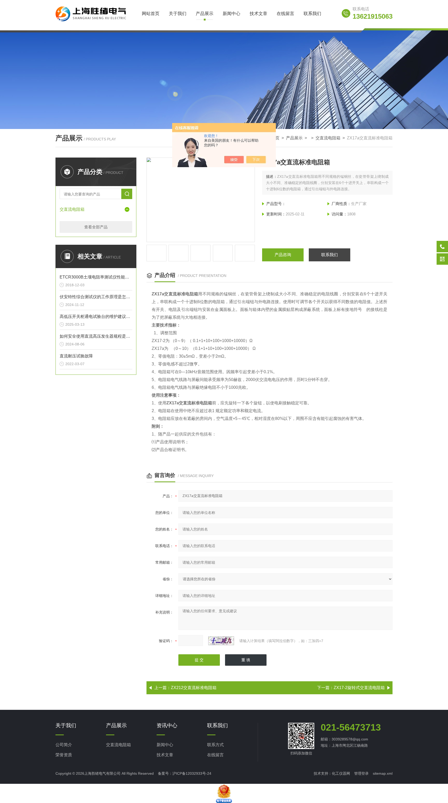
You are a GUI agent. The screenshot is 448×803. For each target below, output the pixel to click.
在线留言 (285, 13)
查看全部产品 (96, 227)
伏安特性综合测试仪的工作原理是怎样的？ (96, 297)
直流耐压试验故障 (76, 356)
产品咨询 (283, 255)
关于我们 (177, 13)
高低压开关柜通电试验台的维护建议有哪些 (96, 316)
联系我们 (312, 13)
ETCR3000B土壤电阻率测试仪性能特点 (96, 277)
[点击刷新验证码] (221, 640)
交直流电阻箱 (328, 138)
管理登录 (361, 773)
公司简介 (63, 745)
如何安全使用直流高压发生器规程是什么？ (96, 336)
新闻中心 (231, 13)
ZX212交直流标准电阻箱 (193, 687)
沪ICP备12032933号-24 (191, 773)
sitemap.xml (383, 773)
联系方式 (215, 745)
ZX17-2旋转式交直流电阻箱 (359, 687)
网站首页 (150, 13)
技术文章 (258, 13)
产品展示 (204, 13)
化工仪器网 (341, 773)
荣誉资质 (63, 755)
